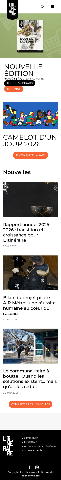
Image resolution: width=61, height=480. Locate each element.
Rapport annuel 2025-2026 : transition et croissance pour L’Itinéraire (27, 232)
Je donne (14, 89)
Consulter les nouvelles (30, 404)
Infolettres (30, 442)
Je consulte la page (31, 155)
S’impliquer (31, 437)
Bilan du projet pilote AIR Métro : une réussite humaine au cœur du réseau (29, 305)
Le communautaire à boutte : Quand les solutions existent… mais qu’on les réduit (30, 378)
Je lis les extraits (20, 83)
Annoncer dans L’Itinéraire (40, 446)
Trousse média (33, 450)
